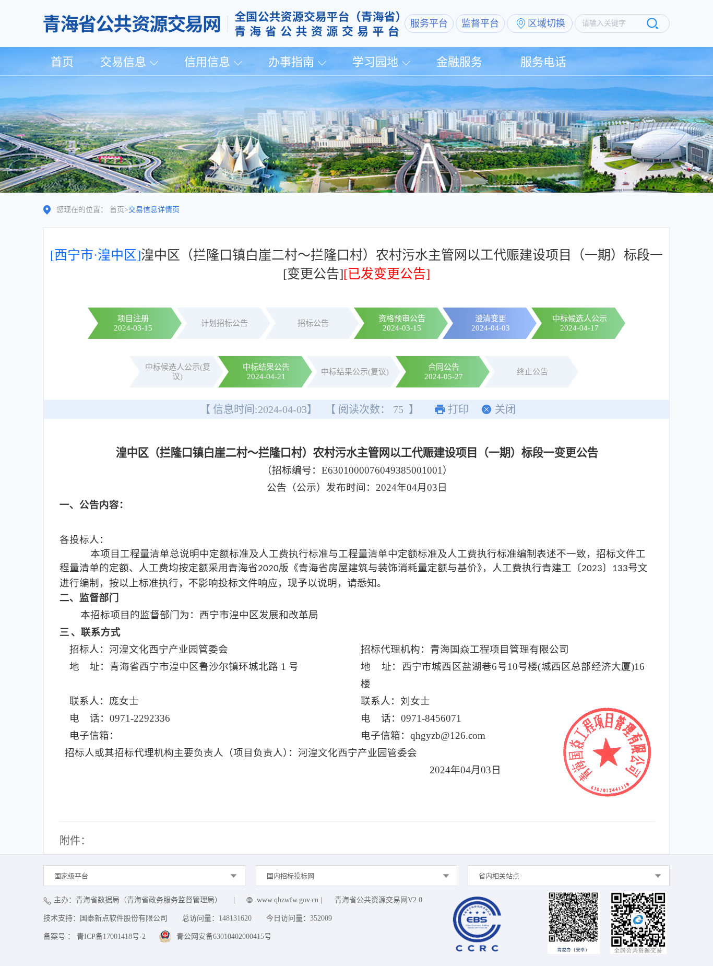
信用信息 (207, 61)
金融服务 (459, 61)
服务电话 (543, 61)
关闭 (505, 409)
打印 (458, 409)
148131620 (235, 918)
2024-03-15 (133, 328)
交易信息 (123, 61)
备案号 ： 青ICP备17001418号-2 (94, 936)
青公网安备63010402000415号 (223, 936)
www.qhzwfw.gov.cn (287, 900)
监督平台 (480, 23)
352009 (321, 918)
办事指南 (291, 61)
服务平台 (429, 23)
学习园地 (375, 61)
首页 (62, 61)
